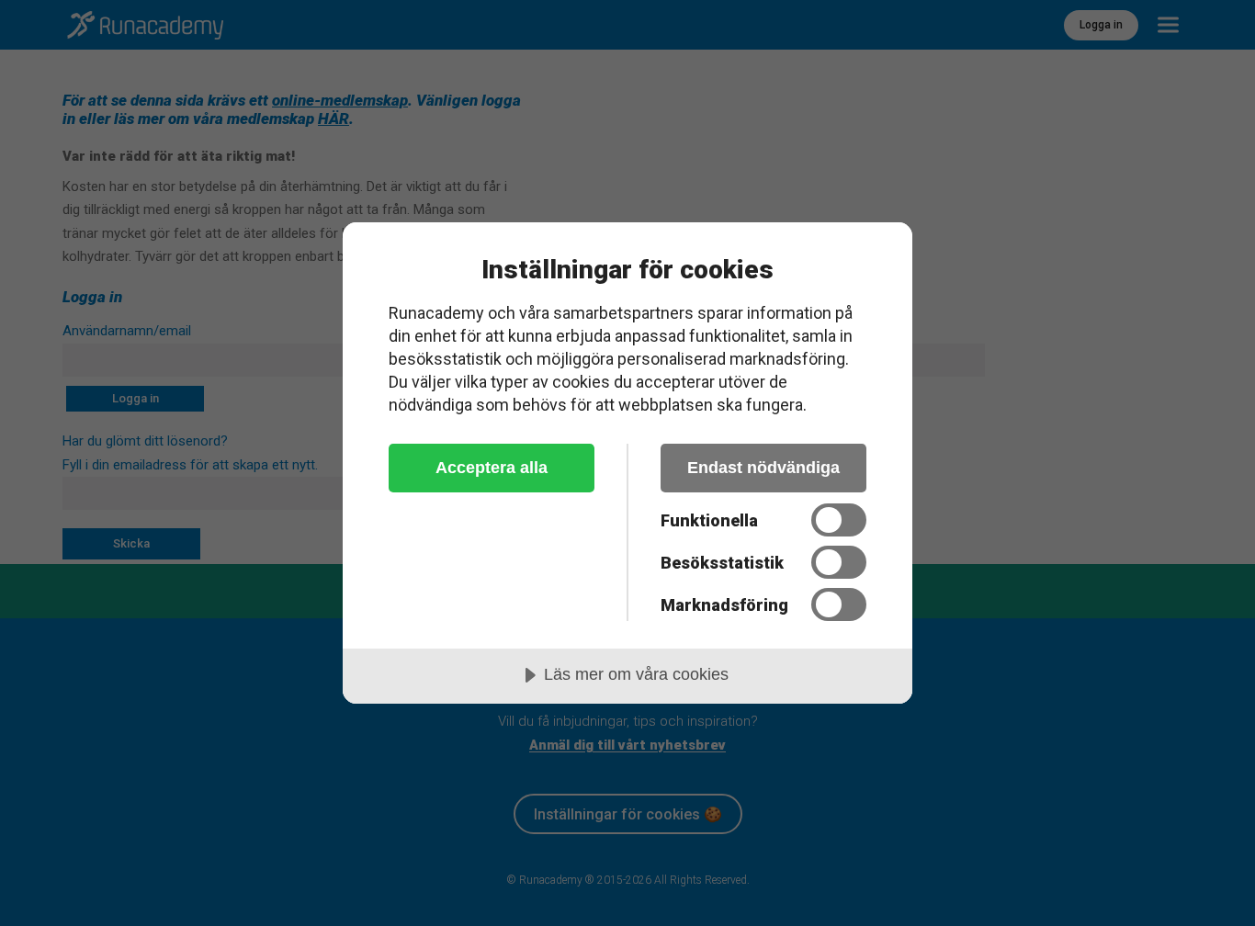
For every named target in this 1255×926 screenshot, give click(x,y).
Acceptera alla (491, 467)
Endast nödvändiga (763, 467)
